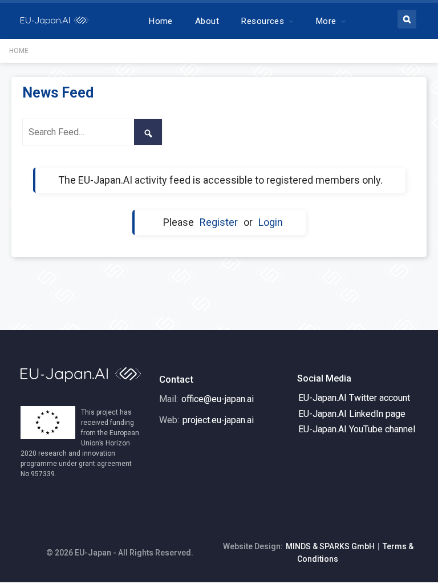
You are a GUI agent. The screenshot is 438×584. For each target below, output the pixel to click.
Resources (262, 21)
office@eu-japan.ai (217, 399)
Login (270, 222)
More (326, 21)
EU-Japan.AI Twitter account (354, 397)
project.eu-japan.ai (218, 420)
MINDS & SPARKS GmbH (330, 546)
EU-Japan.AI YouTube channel (356, 429)
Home (161, 21)
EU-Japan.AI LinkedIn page (351, 413)
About (207, 21)
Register (219, 222)
